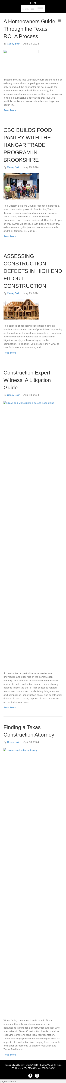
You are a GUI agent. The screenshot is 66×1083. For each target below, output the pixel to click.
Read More (10, 110)
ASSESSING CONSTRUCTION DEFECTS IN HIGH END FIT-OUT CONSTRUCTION (33, 271)
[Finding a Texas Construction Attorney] (33, 881)
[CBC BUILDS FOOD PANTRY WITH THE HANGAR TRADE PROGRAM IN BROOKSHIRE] (21, 186)
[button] (26, 8)
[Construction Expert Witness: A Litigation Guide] (33, 533)
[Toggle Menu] (40, 8)
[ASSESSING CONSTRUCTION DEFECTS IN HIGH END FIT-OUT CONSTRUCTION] (21, 309)
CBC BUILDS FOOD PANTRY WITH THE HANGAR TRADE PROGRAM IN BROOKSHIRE (28, 145)
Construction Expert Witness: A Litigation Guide (27, 380)
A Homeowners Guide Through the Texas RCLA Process (29, 28)
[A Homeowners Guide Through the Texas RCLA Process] (21, 61)
